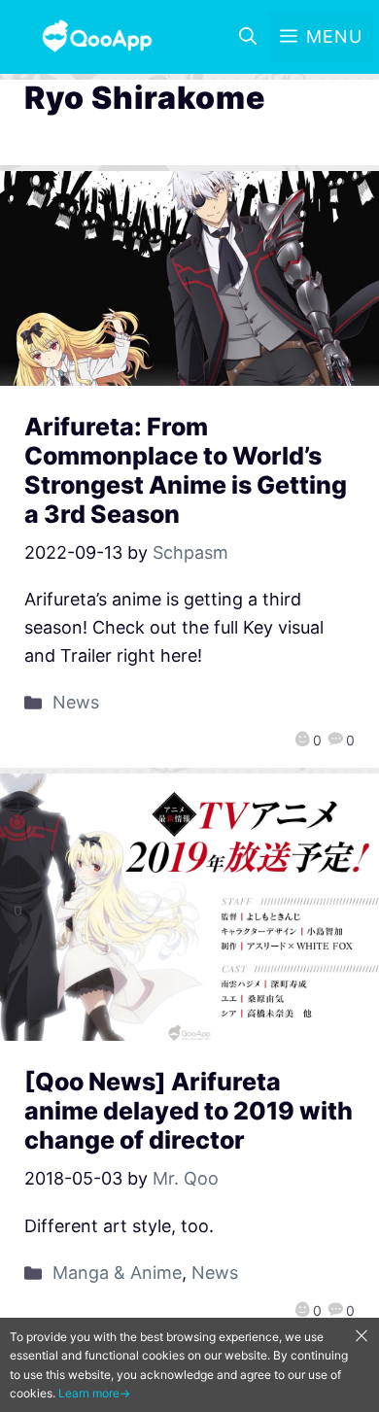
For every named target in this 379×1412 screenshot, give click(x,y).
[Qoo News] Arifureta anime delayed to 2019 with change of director (188, 1110)
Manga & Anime (117, 1272)
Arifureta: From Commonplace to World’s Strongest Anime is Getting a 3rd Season (185, 470)
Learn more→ (94, 1393)
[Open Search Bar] (247, 37)
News (75, 702)
